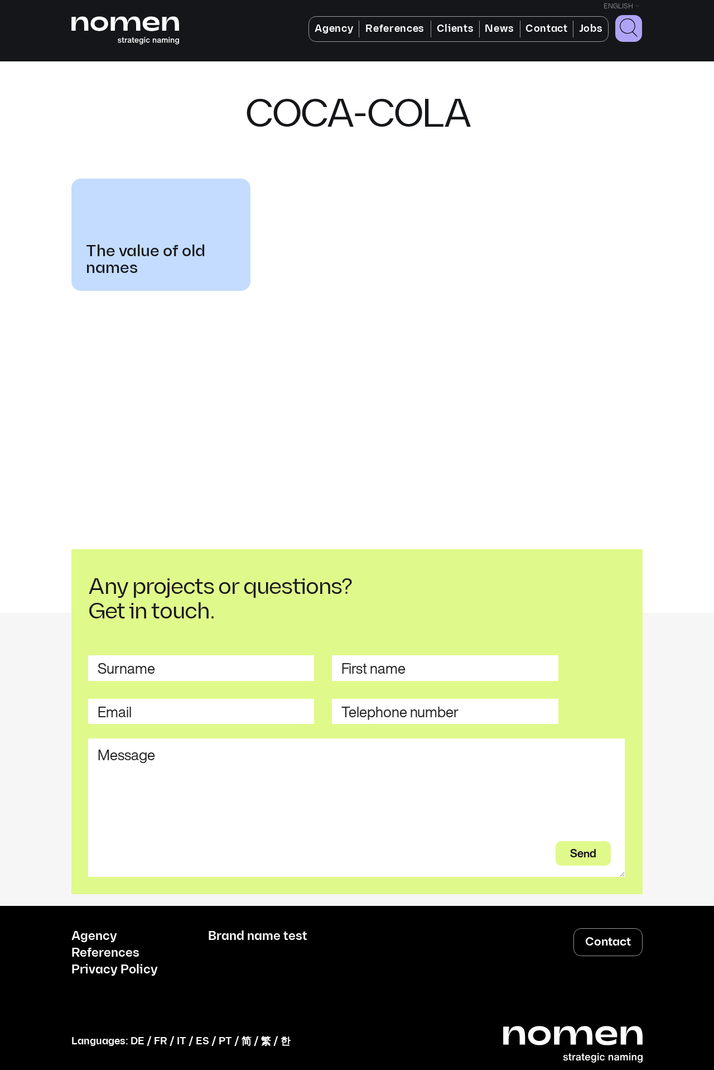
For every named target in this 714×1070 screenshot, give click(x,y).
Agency (334, 29)
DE (137, 1041)
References (394, 29)
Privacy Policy (114, 970)
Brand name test (257, 936)
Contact (546, 29)
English (618, 6)
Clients (455, 29)
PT (225, 1041)
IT (181, 1041)
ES (202, 1041)
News (499, 29)
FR (160, 1041)
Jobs (591, 29)
